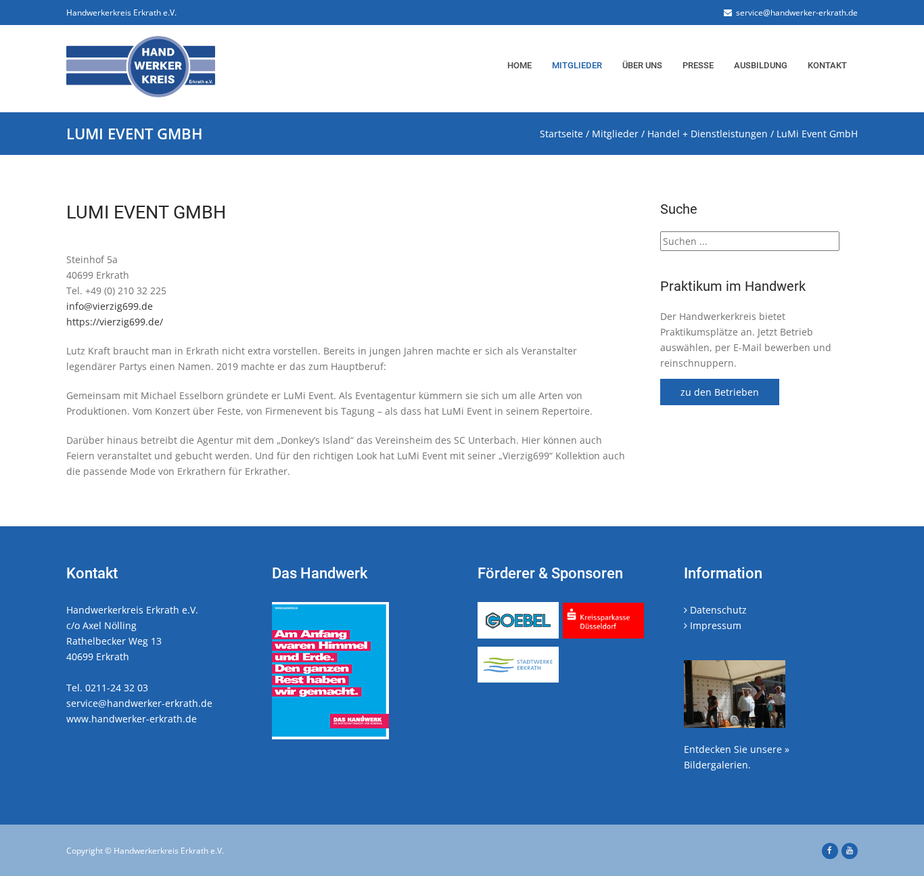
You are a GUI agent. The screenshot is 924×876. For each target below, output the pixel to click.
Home (519, 65)
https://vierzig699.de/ (114, 321)
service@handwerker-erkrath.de (795, 12)
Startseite (561, 133)
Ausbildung (760, 65)
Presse (698, 65)
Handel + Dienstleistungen (707, 133)
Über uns (642, 65)
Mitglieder (577, 65)
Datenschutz (717, 609)
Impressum (714, 625)
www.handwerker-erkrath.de (131, 718)
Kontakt (827, 65)
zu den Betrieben (719, 392)
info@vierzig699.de (109, 306)
